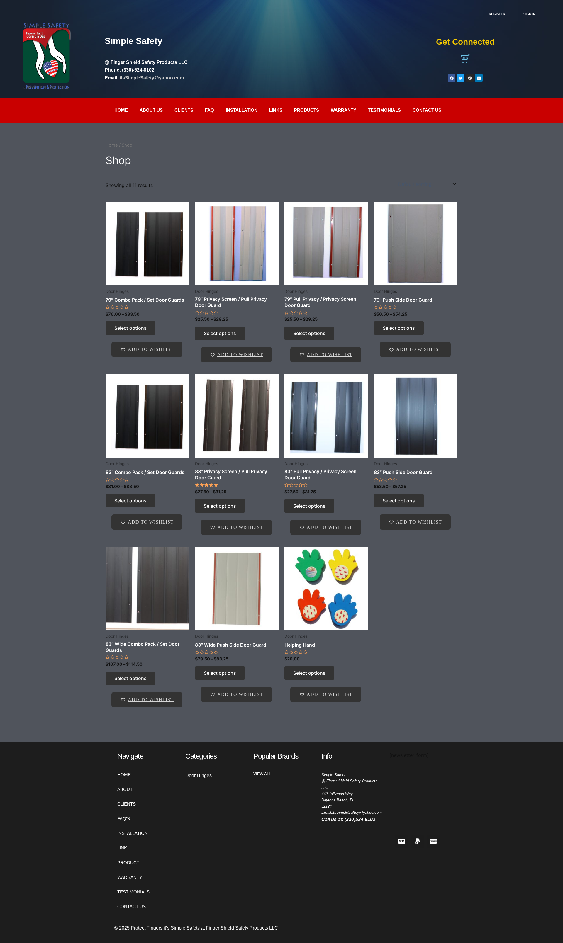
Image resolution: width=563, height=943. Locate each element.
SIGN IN (529, 14)
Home (121, 110)
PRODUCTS (306, 110)
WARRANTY (343, 110)
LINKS (275, 110)
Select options (130, 328)
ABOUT (125, 789)
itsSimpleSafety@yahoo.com (152, 77)
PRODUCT (128, 862)
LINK (122, 847)
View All (262, 774)
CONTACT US (427, 110)
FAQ (209, 110)
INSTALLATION (241, 110)
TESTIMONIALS (384, 110)
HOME (124, 774)
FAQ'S (123, 818)
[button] (146, 349)
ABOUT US (151, 110)
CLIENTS (183, 110)
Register (497, 14)
